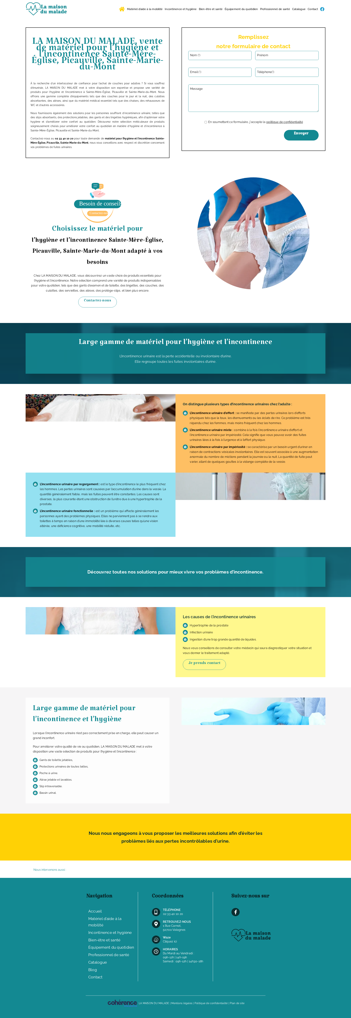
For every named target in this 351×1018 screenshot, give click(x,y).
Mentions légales (181, 1003)
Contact (95, 977)
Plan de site (237, 1003)
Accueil (95, 911)
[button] (175, 870)
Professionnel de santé (108, 954)
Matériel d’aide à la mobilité (104, 921)
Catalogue (97, 962)
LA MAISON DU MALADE (154, 1003)
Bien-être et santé (104, 940)
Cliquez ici (170, 941)
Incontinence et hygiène (110, 932)
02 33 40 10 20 (173, 914)
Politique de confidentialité (211, 1003)
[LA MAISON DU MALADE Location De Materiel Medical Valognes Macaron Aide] (97, 184)
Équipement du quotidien (111, 947)
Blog (92, 969)
